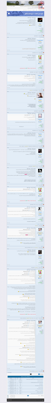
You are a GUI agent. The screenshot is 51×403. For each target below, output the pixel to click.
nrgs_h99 (20, 382)
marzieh (26, 247)
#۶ (7, 112)
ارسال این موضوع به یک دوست (12, 396)
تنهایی (42, 400)
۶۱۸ (39, 32)
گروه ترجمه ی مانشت (40, 387)
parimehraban (34, 52)
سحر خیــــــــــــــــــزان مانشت (38, 390)
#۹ (7, 167)
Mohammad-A (30, 146)
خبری (19, 2)
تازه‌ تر (8, 372)
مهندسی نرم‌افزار (40, 67)
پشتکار (40, 23)
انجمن (22, 2)
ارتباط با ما (10, 2)
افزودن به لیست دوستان (40, 25)
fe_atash (40, 154)
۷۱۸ (38, 143)
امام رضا (41, 263)
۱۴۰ (17, 384)
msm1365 (10, 384)
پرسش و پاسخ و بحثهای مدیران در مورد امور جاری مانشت (36, 393)
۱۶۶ (41, 48)
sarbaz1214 (23, 146)
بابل (41, 240)
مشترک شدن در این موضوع (12, 397)
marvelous (20, 387)
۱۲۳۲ (39, 221)
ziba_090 (11, 387)
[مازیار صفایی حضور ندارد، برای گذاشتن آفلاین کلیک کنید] (38, 193)
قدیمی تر (10, 372)
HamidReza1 (10, 381)
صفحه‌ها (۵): (41, 374)
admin (20, 384)
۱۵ (40, 29)
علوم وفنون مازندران (40, 82)
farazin (40, 212)
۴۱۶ (38, 49)
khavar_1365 (40, 75)
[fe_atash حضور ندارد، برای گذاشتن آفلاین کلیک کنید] (38, 154)
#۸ (7, 147)
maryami (36, 72)
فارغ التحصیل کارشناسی (40, 200)
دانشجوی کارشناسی (40, 125)
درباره (14, 2)
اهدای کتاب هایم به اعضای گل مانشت (38, 385)
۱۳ (17, 387)
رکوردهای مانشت (40, 384)
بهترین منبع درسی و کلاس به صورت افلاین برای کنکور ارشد (36, 382)
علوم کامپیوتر (41, 46)
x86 (20, 385)
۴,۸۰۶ (17, 393)
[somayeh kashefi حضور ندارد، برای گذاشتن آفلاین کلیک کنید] (37, 40)
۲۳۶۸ (39, 201)
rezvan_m (40, 133)
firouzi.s (40, 174)
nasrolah (20, 390)
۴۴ (17, 385)
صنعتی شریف (41, 141)
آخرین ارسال (13, 379)
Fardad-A (20, 379)
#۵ (7, 91)
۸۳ (17, 379)
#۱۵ (7, 319)
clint (11, 379)
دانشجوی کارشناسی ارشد (40, 47)
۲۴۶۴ (38, 127)
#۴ (7, 73)
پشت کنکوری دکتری (40, 161)
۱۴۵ (38, 221)
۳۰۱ (38, 163)
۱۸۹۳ (38, 83)
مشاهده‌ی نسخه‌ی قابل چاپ (12, 395)
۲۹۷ (17, 388)
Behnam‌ (11, 392)
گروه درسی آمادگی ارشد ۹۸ (39, 388)
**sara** (20, 146)
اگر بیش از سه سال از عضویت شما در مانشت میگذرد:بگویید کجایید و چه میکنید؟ (34, 379)
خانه (25, 2)
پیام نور (41, 220)
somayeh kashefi (40, 40)
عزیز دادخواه (11, 390)
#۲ (7, 37)
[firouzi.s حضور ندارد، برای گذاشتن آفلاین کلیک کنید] (38, 174)
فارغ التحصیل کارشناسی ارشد (39, 30)
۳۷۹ (38, 182)
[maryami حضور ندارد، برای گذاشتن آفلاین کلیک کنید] (38, 99)
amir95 (20, 388)
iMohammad (28, 112)
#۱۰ (7, 186)
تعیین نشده (41, 81)
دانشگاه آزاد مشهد (40, 106)
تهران (41, 126)
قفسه (17, 2)
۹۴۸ (17, 390)
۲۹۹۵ (39, 241)
